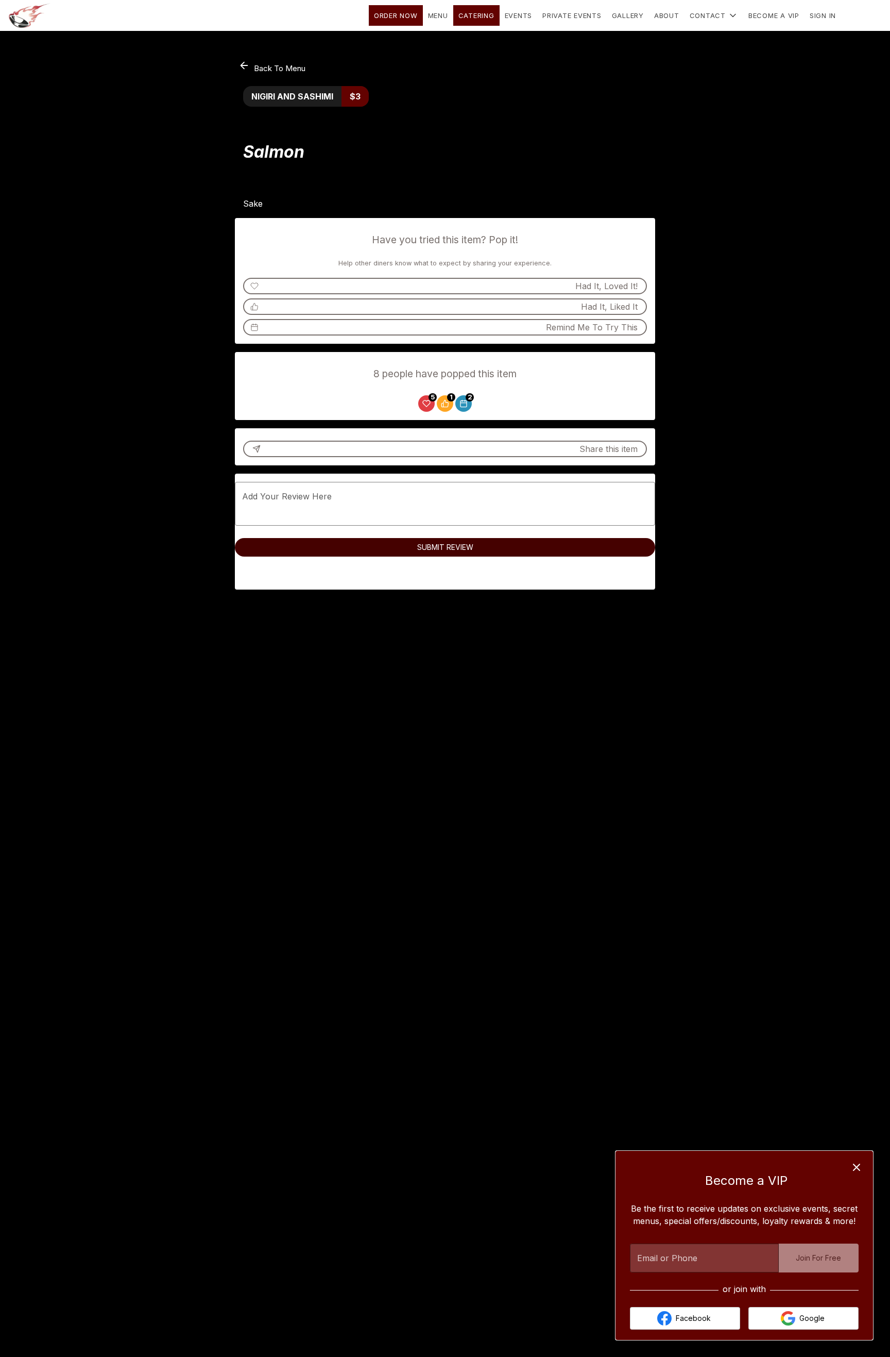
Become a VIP (773, 15)
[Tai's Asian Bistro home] (54, 15)
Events (519, 15)
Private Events (572, 15)
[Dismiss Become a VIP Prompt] (856, 1167)
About (666, 15)
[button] (713, 15)
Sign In (823, 15)
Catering (476, 15)
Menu (438, 15)
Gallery (628, 15)
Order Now (396, 15)
